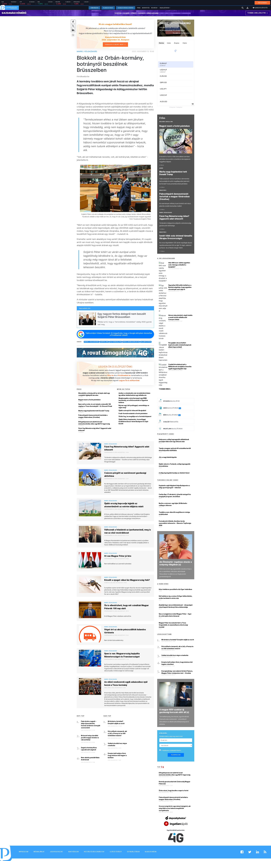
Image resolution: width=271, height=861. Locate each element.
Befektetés (145, 8)
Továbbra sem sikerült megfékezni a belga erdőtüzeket (174, 513)
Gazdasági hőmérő (14, 13)
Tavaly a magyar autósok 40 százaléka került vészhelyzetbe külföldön (175, 449)
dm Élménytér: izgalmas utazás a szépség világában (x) (175, 563)
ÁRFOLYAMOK (262, 2)
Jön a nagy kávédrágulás (168, 457)
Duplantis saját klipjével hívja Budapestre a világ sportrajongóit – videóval (174, 487)
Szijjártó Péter (146, 342)
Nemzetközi (162, 190)
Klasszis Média (150, 852)
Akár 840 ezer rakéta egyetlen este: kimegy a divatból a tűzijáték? (179, 265)
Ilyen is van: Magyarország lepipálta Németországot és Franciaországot (122, 655)
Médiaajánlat (39, 852)
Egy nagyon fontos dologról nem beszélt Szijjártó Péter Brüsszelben (122, 315)
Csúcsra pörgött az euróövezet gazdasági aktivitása (125, 474)
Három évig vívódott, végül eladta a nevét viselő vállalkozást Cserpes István (180, 317)
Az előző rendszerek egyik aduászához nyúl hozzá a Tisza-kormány (125, 683)
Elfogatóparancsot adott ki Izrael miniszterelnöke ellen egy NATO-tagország (94, 423)
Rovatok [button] (154, 8)
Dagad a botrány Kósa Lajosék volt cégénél (89, 749)
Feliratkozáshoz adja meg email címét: (171, 736)
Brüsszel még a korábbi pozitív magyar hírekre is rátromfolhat (90, 738)
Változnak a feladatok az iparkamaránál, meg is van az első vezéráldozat (127, 531)
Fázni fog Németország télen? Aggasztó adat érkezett (94, 429)
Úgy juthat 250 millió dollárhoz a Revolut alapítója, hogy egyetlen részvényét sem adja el (179, 287)
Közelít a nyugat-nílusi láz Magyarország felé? (127, 580)
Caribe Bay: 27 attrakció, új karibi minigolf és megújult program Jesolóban (175, 495)
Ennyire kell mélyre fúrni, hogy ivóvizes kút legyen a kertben (117, 755)
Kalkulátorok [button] (164, 8)
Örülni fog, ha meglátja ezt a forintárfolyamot (135, 416)
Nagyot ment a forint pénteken (89, 400)
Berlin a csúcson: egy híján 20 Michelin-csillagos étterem (173, 504)
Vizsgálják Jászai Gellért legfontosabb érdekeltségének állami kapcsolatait (179, 345)
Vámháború (94, 8)
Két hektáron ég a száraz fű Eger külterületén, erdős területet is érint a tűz (175, 597)
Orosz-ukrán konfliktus (131, 342)
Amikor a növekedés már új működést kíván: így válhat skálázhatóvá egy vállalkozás (135, 394)
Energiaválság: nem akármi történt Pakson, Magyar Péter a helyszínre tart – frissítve (177, 672)
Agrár (161, 168)
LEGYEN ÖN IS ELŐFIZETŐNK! (115, 366)
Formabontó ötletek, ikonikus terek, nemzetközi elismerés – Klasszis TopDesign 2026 (175, 523)
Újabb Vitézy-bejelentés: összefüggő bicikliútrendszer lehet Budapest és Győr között (133, 422)
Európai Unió (104, 342)
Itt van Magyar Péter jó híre (117, 556)
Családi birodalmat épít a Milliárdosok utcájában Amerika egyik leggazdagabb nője (179, 367)
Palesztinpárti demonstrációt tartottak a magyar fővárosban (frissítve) (92, 416)
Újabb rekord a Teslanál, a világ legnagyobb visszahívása (174, 465)
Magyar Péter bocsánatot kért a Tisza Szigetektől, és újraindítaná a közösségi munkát (173, 625)
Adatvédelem (73, 852)
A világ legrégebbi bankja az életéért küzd (174, 473)
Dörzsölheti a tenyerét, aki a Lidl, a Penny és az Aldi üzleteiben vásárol (117, 733)
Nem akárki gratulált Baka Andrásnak (90, 759)
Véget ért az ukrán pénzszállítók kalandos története (125, 631)
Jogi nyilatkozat (56, 852)
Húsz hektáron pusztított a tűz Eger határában (175, 589)
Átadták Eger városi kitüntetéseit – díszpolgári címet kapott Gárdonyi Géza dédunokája (176, 606)
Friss (138, 8)
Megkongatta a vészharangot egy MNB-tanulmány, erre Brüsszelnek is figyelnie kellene (133, 400)
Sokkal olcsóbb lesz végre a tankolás (117, 744)
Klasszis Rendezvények (125, 8)
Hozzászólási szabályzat (94, 852)
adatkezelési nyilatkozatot (169, 750)
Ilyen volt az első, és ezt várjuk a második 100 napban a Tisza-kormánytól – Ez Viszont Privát (95, 405)
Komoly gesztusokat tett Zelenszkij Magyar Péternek (174, 783)
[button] (247, 8)
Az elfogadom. (171, 750)
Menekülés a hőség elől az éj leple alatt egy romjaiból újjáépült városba (94, 394)
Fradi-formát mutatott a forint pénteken (133, 413)
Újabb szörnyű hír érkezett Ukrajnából (132, 410)
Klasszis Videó (108, 8)
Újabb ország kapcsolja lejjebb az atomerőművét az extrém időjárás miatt (123, 505)
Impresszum (23, 852)
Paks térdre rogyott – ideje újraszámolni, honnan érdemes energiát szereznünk (90, 725)
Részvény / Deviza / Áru (166, 121)
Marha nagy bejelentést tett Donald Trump (93, 411)
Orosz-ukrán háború (175, 23)
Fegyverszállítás (115, 342)
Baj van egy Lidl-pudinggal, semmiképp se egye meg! (134, 406)
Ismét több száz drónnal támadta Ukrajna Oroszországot (175, 237)
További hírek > (165, 389)
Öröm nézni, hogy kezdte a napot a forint (174, 790)
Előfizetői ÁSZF (116, 852)
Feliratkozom (175, 755)
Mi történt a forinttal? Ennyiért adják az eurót (116, 722)
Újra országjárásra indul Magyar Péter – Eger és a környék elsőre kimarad (175, 615)
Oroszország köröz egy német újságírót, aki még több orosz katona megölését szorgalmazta (175, 808)
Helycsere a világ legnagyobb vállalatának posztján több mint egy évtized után (174, 440)
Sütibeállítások (133, 852)
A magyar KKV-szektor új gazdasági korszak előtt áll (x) (174, 711)
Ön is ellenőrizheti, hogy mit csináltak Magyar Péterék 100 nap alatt (126, 607)
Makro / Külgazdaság (87, 51)
